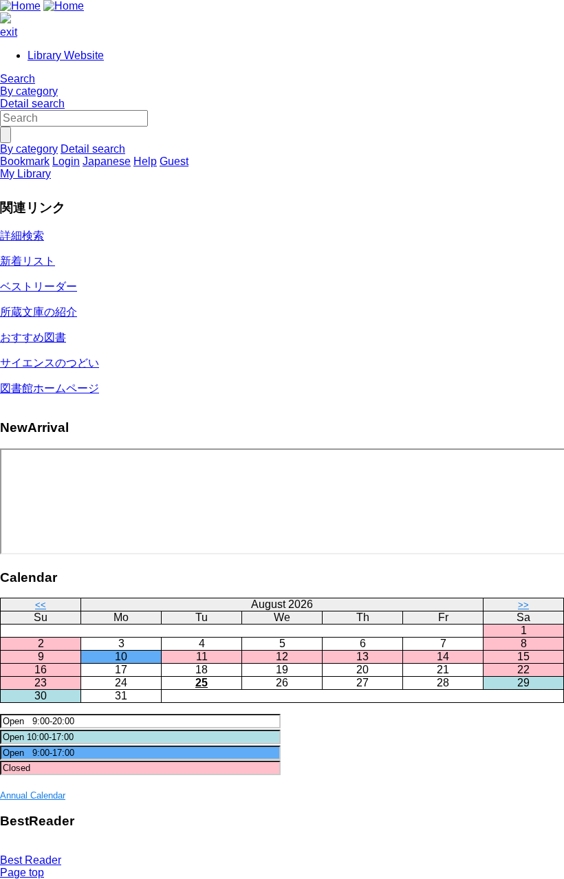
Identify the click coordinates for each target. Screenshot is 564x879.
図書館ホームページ (49, 388)
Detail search (32, 103)
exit (8, 32)
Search (17, 79)
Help (145, 161)
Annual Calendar (32, 795)
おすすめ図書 (33, 337)
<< (40, 605)
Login (66, 161)
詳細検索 (22, 235)
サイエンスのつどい (49, 363)
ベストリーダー (38, 286)
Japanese (107, 161)
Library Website (66, 55)
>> (523, 605)
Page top (22, 872)
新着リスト (27, 261)
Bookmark (25, 161)
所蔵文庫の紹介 (38, 312)
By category (29, 91)
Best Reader (30, 860)
